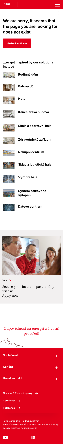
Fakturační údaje (11, 421)
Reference (9, 407)
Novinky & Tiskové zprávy (18, 393)
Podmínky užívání (31, 421)
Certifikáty (9, 400)
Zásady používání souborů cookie (20, 428)
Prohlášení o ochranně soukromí (19, 424)
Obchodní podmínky (48, 424)
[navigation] (57, 4)
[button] (17, 43)
